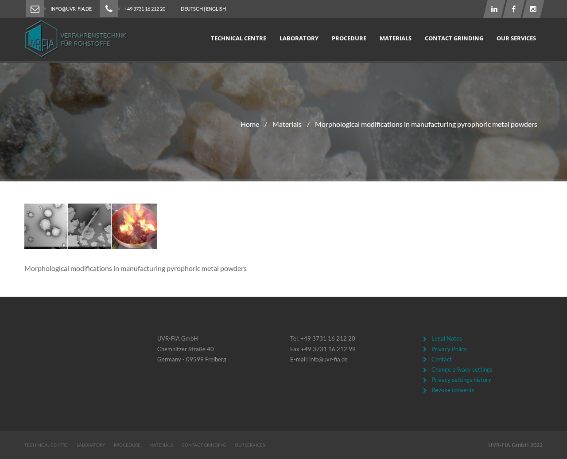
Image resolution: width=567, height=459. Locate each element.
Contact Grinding (454, 38)
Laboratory (299, 38)
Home (250, 124)
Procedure (349, 38)
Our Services (516, 38)
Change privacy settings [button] (462, 369)
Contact (441, 359)
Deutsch (192, 9)
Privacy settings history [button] (461, 379)
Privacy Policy (449, 349)
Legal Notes (446, 338)
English (216, 9)
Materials (396, 38)
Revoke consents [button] (452, 389)
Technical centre (238, 38)
